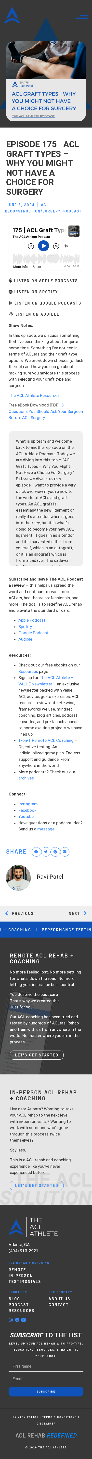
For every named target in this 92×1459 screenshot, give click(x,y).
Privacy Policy (26, 1417)
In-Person (21, 1275)
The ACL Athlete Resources (34, 395)
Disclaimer (46, 1423)
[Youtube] (23, 1320)
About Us (59, 1298)
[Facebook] (17, 1320)
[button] (36, 852)
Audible (25, 639)
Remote (17, 1269)
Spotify (25, 626)
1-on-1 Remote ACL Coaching (46, 740)
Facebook (27, 810)
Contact (59, 1304)
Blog (14, 1298)
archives (26, 778)
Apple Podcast (31, 620)
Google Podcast (33, 632)
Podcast (72, 211)
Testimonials (25, 1281)
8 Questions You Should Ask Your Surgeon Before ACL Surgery (46, 411)
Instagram (28, 803)
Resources (28, 671)
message (45, 829)
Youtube (26, 816)
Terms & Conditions (59, 1417)
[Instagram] (11, 1320)
